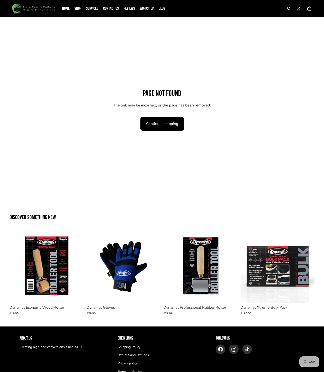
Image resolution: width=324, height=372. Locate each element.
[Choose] (153, 295)
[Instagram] (234, 349)
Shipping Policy (129, 347)
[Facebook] (220, 349)
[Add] (76, 295)
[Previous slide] (248, 266)
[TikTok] (247, 349)
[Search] (289, 8)
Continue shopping (162, 123)
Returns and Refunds (133, 355)
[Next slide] (307, 266)
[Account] (299, 8)
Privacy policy (128, 363)
